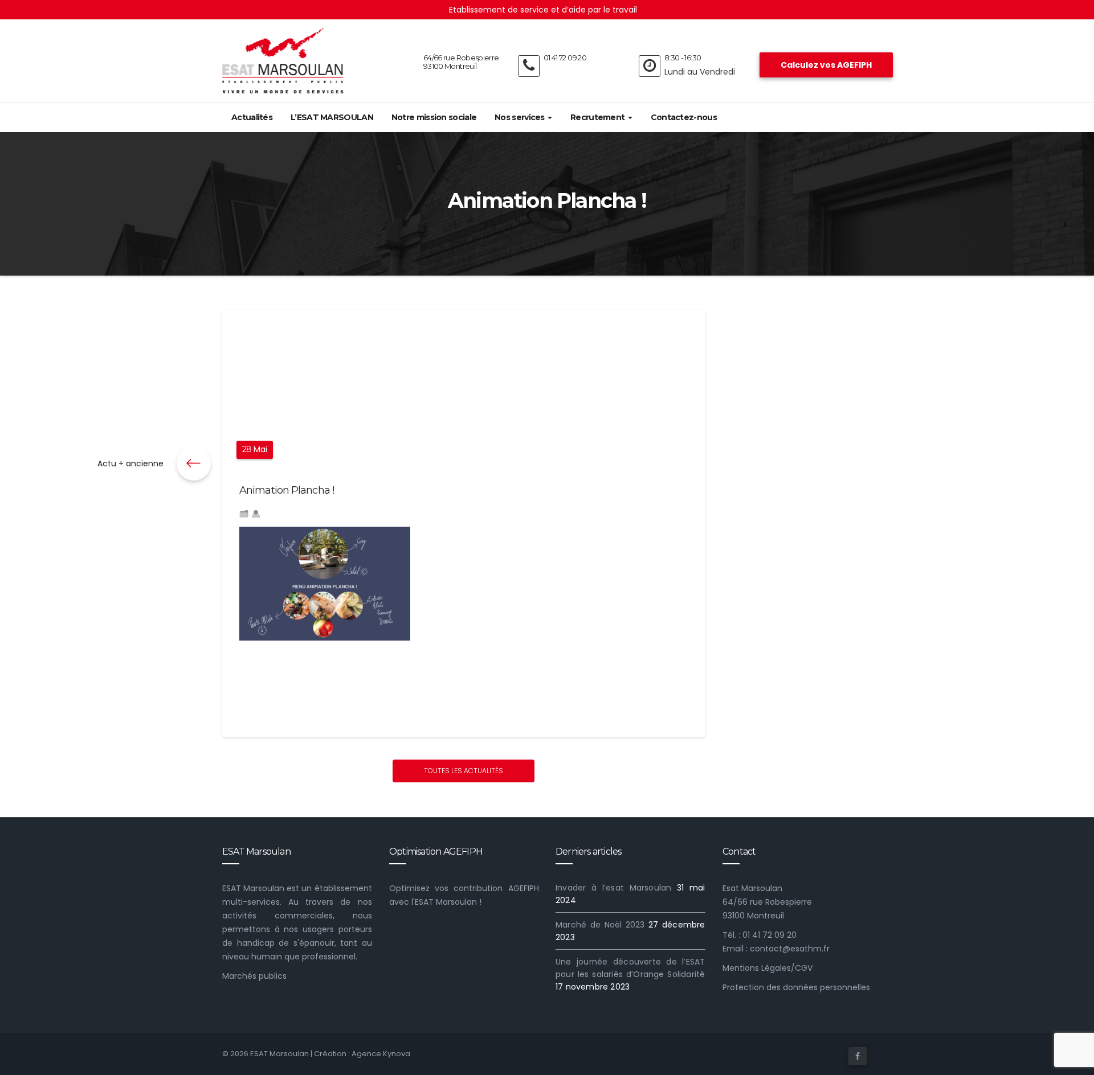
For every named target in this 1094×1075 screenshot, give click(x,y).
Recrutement (598, 117)
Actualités (251, 117)
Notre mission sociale (433, 117)
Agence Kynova (381, 1053)
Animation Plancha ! (286, 490)
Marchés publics (254, 976)
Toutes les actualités (463, 771)
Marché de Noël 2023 (600, 924)
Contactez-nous (684, 117)
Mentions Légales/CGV (767, 968)
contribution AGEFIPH (496, 888)
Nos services (520, 117)
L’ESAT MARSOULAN (332, 117)
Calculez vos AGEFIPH (826, 65)
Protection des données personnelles (796, 987)
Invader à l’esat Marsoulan (613, 887)
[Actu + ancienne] (194, 463)
